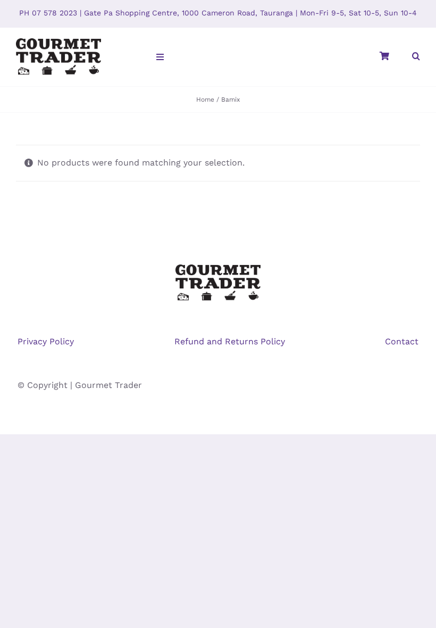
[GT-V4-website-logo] (58, 40)
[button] (416, 56)
